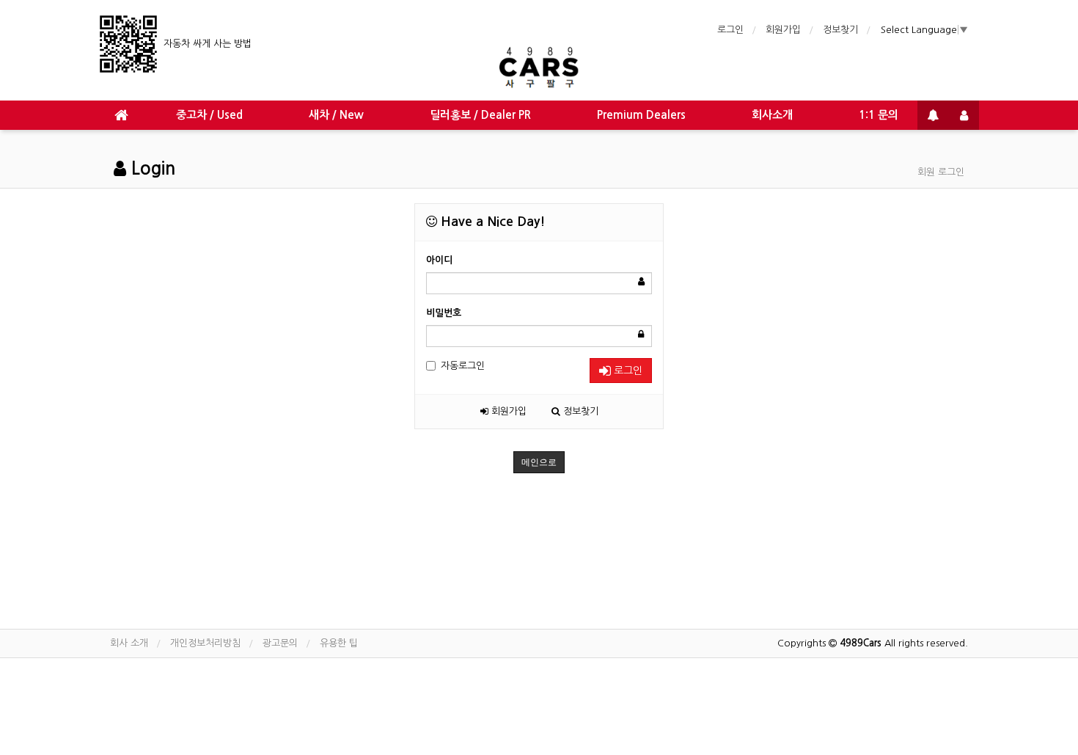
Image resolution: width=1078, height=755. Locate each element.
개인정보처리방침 (205, 643)
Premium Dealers (641, 114)
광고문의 (280, 643)
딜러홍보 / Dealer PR (480, 114)
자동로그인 (463, 366)
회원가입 (783, 29)
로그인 (730, 29)
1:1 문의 (878, 114)
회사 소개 (129, 643)
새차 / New (336, 114)
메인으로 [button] (539, 462)
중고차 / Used (209, 114)
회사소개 (772, 114)
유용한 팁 (339, 643)
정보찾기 (840, 29)
